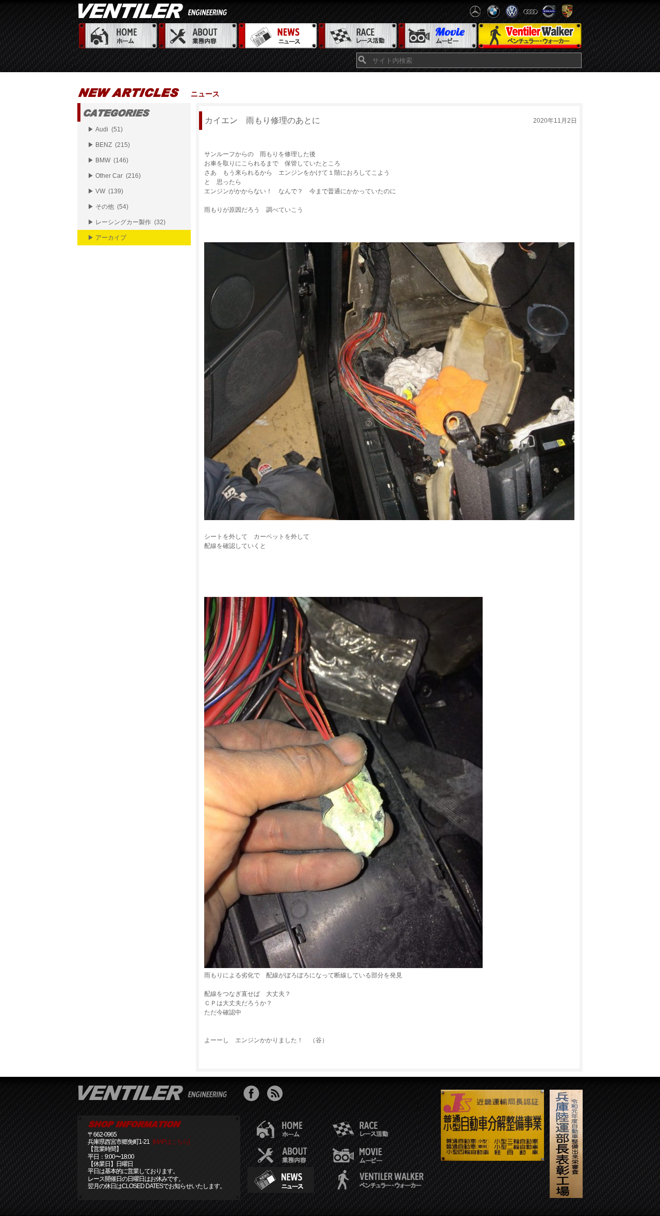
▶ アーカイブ (107, 237)
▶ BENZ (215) (109, 144)
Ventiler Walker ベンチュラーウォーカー (530, 36)
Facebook (254, 1095)
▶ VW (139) (105, 191)
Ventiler (154, 1092)
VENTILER (154, 10)
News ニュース (277, 36)
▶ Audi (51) (105, 129)
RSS (277, 1095)
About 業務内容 (197, 36)
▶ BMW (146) (108, 160)
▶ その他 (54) (108, 206)
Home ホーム (117, 36)
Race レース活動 (357, 36)
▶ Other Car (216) (114, 175)
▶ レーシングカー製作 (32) (127, 222)
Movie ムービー (437, 36)
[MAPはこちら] (171, 1141)
